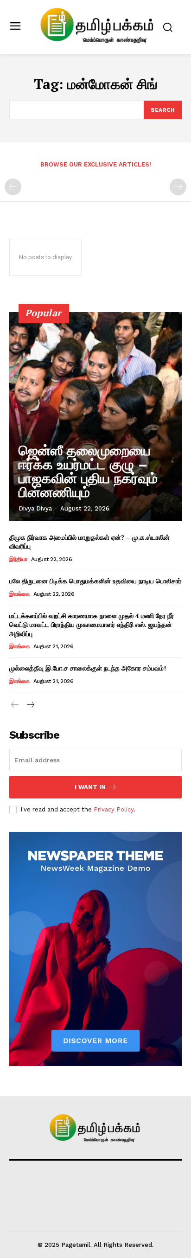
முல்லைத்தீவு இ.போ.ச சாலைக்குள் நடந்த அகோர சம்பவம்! (87, 668)
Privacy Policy (114, 809)
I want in (90, 787)
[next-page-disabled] (178, 187)
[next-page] (30, 705)
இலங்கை (19, 594)
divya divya (35, 508)
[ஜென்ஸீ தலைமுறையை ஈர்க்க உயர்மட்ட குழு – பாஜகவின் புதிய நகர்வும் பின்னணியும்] (95, 416)
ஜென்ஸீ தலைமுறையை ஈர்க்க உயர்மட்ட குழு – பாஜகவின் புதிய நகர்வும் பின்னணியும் (88, 471)
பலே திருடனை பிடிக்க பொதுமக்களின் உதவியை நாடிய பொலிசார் (95, 580)
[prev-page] (13, 187)
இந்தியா (18, 559)
